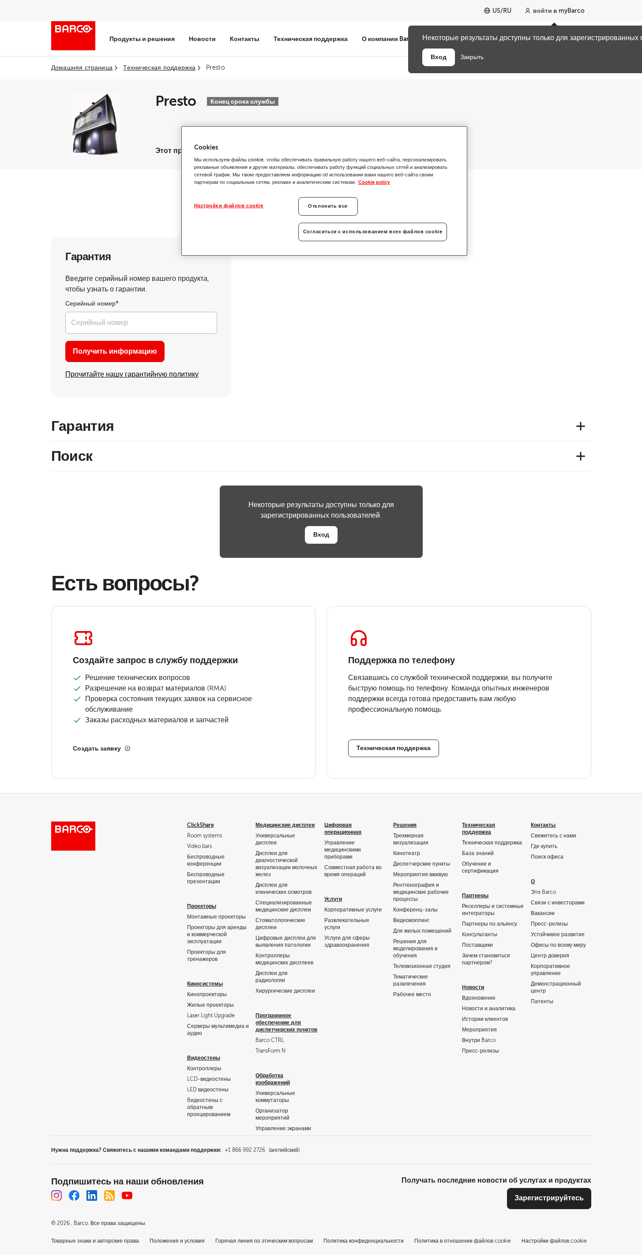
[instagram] (56, 1195)
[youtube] (127, 1195)
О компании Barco (389, 38)
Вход (321, 534)
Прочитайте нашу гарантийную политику (132, 374)
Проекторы (201, 906)
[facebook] (74, 1195)
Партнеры (475, 896)
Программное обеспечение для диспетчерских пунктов (286, 1022)
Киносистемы (205, 984)
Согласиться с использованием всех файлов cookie (373, 232)
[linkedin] (91, 1195)
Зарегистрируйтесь (549, 1198)
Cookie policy (374, 182)
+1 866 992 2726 (262, 1150)
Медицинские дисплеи (285, 825)
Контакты (244, 38)
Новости (202, 38)
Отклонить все (327, 206)
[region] (324, 191)
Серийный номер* (92, 303)
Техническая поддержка (311, 38)
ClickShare (200, 825)
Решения (405, 825)
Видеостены (203, 1058)
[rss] (109, 1195)
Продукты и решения (142, 38)
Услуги (333, 899)
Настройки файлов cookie (228, 206)
